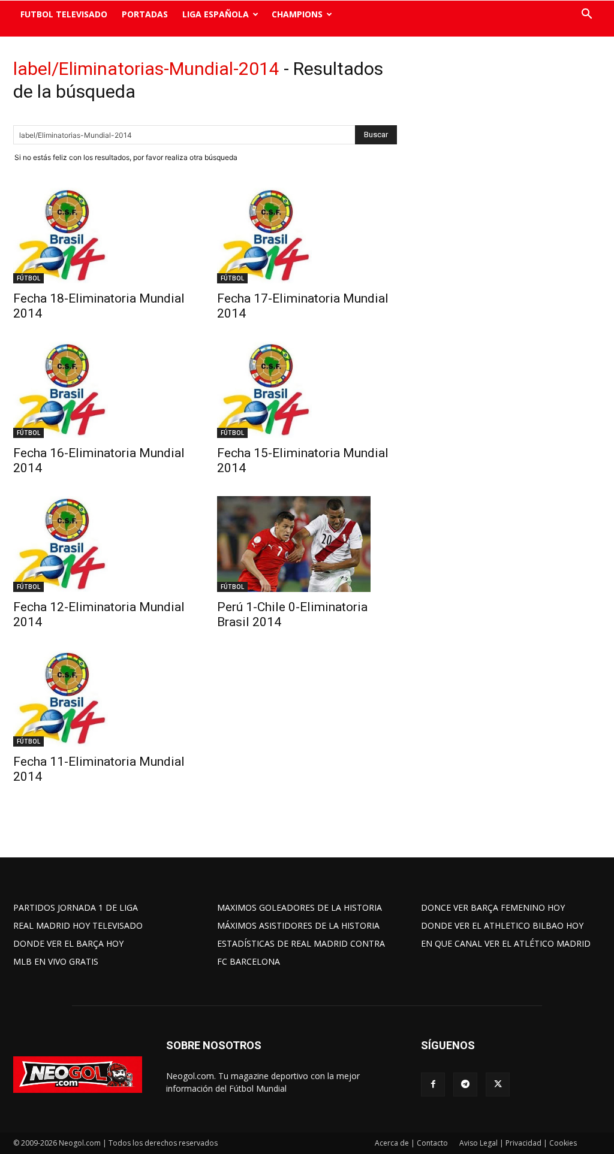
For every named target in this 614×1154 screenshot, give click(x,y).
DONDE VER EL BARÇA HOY (68, 943)
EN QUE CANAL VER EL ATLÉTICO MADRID (506, 943)
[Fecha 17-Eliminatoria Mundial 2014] (307, 235)
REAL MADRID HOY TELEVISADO (78, 925)
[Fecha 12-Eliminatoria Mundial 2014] (103, 544)
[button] (586, 15)
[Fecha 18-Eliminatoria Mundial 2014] (103, 235)
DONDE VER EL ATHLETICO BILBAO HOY (502, 925)
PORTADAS (145, 14)
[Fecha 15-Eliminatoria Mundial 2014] (307, 389)
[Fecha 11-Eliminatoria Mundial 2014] (103, 698)
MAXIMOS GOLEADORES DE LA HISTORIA (299, 907)
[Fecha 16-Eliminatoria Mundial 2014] (103, 389)
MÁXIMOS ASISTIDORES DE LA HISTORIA (298, 925)
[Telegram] (465, 1084)
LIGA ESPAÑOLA (215, 14)
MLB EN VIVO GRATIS (55, 961)
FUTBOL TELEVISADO (63, 14)
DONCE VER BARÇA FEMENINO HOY (493, 907)
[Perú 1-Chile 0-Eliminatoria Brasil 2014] (307, 544)
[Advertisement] (511, 242)
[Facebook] (433, 1084)
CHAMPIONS (297, 14)
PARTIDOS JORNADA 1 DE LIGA (75, 907)
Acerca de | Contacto (411, 1143)
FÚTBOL (28, 278)
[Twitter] (498, 1084)
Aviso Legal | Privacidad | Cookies (518, 1143)
